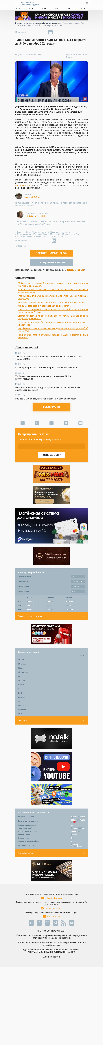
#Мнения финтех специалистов (48, 236)
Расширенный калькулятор (30, 616)
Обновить (22, 720)
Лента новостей (26, 347)
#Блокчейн (55, 234)
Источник (22, 246)
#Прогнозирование (23, 236)
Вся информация (25, 853)
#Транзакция (65, 232)
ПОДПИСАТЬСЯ (50, 455)
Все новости (51, 406)
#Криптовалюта (39, 232)
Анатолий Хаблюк (32, 197)
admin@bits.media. (51, 945)
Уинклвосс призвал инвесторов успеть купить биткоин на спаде (51, 302)
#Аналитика (67, 234)
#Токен (77, 234)
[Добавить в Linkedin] (50, 32)
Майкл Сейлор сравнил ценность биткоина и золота (44, 306)
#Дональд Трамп (40, 234)
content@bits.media (53, 908)
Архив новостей (51, 956)
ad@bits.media (53, 916)
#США (27, 232)
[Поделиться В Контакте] (56, 32)
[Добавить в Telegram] (44, 32)
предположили (22, 185)
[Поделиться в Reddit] (63, 32)
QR (72, 952)
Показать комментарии (51, 253)
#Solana (19, 232)
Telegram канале (75, 270)
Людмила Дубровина (35, 216)
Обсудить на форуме (51, 262)
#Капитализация (23, 234)
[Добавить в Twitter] (38, 32)
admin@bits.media (53, 898)
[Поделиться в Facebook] (32, 32)
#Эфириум (53, 232)
